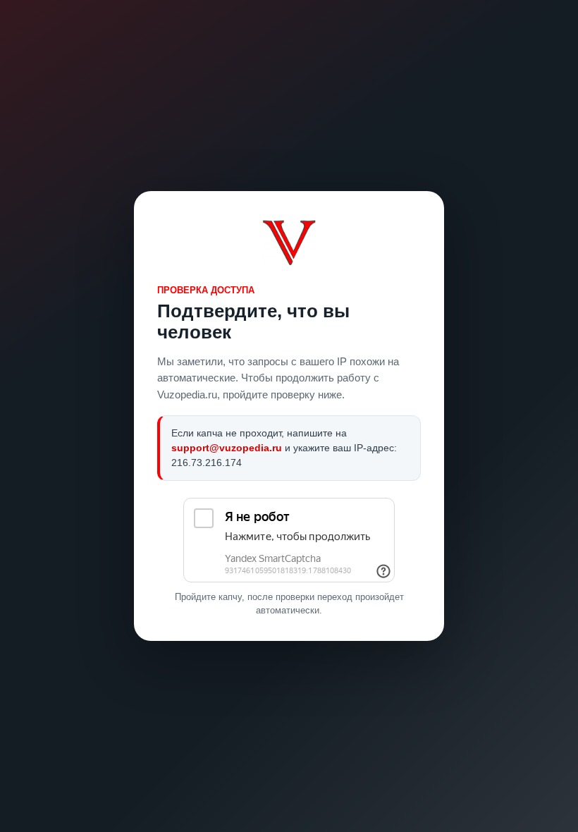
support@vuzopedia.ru (226, 447)
